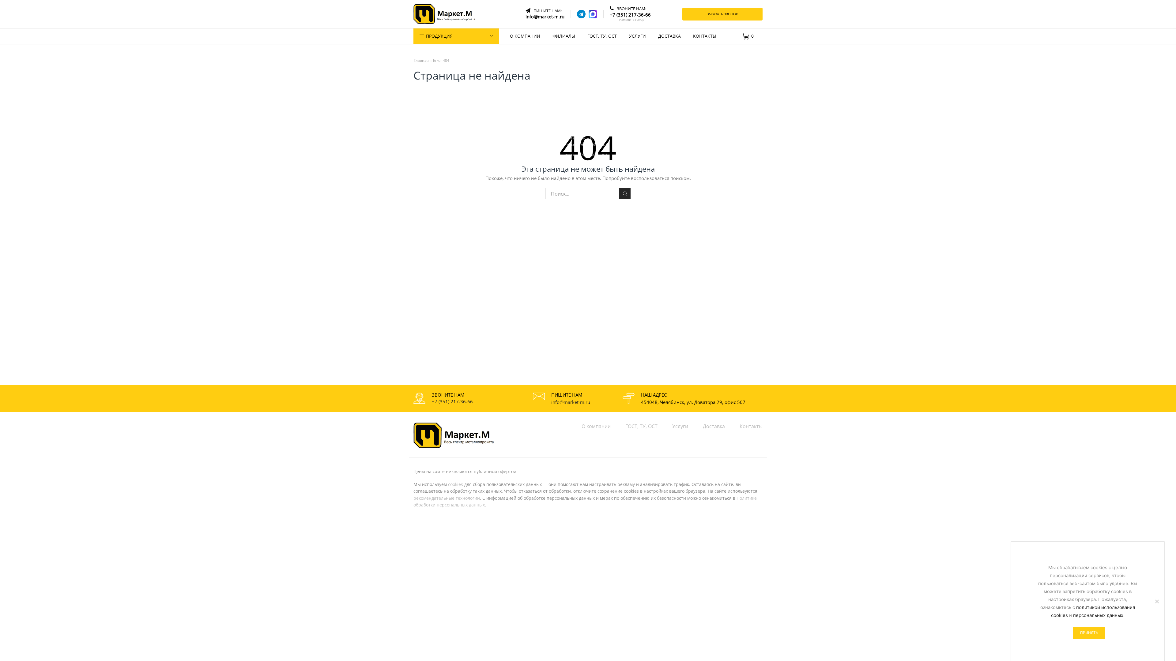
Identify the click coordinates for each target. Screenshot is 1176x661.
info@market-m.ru (570, 402)
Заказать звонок (722, 14)
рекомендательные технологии (446, 498)
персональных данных (1098, 615)
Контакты (704, 36)
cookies (455, 484)
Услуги (637, 36)
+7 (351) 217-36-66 (452, 401)
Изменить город (631, 20)
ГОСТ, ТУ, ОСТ (602, 36)
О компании (525, 36)
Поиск (625, 193)
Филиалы (563, 36)
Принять (1089, 632)
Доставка (669, 36)
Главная (421, 60)
